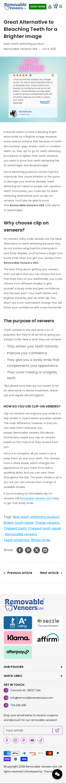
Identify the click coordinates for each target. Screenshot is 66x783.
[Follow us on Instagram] (15, 740)
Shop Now (37, 6)
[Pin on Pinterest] (28, 550)
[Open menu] (60, 6)
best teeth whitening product (24, 44)
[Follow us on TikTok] (40, 740)
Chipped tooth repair (44, 528)
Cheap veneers (47, 523)
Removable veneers (21, 534)
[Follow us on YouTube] (32, 740)
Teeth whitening (16, 540)
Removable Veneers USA (35, 498)
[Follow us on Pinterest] (24, 740)
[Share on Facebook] (19, 550)
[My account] (50, 6)
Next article (49, 573)
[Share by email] (45, 550)
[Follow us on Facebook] (7, 740)
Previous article (19, 573)
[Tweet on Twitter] (36, 550)
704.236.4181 (18, 705)
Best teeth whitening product (36, 517)
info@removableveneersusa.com (31, 698)
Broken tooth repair (19, 523)
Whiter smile (40, 540)
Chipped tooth (15, 528)
